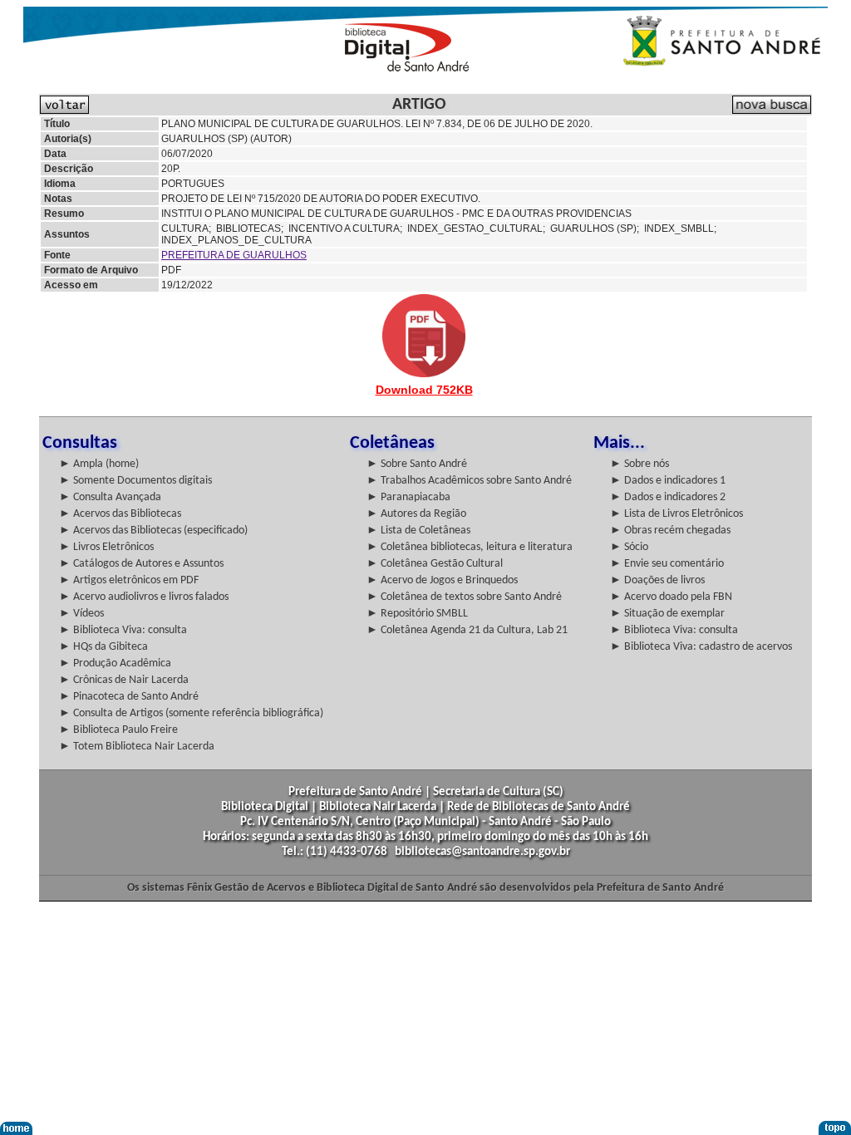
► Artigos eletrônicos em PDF (129, 580)
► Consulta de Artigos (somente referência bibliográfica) (191, 713)
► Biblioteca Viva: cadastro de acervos (701, 647)
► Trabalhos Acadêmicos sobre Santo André (469, 480)
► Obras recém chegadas (670, 530)
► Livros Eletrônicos (106, 547)
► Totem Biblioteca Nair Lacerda (136, 746)
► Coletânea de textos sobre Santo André (464, 597)
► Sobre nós (639, 464)
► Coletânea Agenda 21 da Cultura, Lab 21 (467, 630)
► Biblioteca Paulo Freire (118, 730)
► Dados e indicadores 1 (668, 480)
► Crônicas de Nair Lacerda (124, 680)
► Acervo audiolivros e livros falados (144, 597)
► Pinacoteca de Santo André (129, 696)
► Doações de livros (657, 580)
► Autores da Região (416, 514)
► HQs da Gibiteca (103, 647)
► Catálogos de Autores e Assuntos (141, 564)
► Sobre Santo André (416, 464)
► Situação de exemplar (667, 613)
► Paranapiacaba (408, 497)
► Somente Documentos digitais (135, 480)
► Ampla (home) (99, 464)
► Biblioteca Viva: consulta (123, 630)
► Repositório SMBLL (417, 613)
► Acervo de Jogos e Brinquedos (442, 580)
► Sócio (629, 547)
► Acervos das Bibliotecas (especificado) (153, 530)
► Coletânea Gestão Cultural (434, 564)
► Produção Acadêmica (115, 663)
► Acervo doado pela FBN (671, 597)
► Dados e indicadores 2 (668, 497)
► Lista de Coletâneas (418, 530)
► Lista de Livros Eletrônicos (676, 514)
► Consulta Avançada (110, 497)
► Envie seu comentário (667, 564)
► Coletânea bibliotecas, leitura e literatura (469, 547)
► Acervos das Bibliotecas (120, 514)
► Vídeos (81, 613)
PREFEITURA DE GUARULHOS (234, 255)
